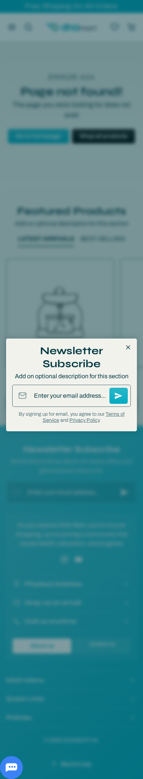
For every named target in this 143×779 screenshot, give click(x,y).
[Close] (128, 347)
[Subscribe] (118, 396)
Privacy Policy (84, 420)
